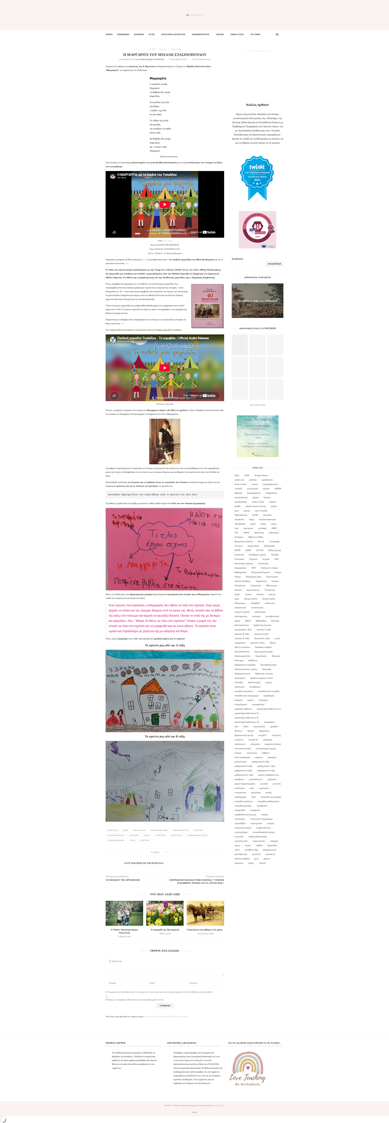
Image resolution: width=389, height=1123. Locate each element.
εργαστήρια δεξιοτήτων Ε (246, 717)
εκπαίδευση (254, 687)
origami (272, 502)
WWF (274, 528)
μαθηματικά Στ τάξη (244, 775)
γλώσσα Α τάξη (139, 830)
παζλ (253, 797)
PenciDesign (219, 1105)
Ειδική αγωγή (274, 550)
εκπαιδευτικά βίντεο (244, 691)
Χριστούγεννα (253, 590)
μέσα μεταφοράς (242, 757)
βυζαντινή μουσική (262, 625)
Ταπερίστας (240, 585)
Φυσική (238, 590)
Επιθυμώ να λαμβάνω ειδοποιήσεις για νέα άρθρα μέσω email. (135, 999)
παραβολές (262, 806)
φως (256, 858)
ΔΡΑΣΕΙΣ (220, 34)
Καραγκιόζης (241, 568)
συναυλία (239, 836)
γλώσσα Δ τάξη (261, 634)
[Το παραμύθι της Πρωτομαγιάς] (165, 913)
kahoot (267, 497)
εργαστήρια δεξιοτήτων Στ (247, 722)
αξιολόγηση (260, 612)
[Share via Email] (179, 852)
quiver (274, 506)
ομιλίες (268, 792)
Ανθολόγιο (113, 830)
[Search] (281, 34)
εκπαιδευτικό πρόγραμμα (246, 695)
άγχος (237, 594)
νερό (252, 788)
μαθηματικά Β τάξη (243, 766)
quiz (237, 510)
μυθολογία (239, 788)
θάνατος (239, 731)
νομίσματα (264, 788)
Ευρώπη (253, 559)
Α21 (236, 532)
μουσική (277, 783)
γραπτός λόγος (257, 643)
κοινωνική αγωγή (243, 748)
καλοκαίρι (267, 739)
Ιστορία (265, 559)
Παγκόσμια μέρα (253, 576)
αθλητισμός (240, 603)
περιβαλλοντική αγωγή (245, 814)
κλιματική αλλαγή (273, 744)
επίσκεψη (263, 700)
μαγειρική (272, 757)
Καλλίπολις (263, 563)
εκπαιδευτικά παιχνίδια (269, 691)
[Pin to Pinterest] (176, 852)
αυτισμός (256, 616)
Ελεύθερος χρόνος (257, 554)
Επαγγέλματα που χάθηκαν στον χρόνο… (205, 929)
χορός (251, 863)
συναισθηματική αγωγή (197, 835)
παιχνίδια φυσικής (243, 806)
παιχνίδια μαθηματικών (268, 801)
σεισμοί (270, 823)
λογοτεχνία (252, 753)
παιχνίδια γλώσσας (244, 801)
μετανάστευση (255, 779)
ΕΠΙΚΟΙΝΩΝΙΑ (123, 34)
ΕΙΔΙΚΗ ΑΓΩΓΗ (237, 34)
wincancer (248, 528)
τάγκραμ (274, 841)
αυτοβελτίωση (272, 616)
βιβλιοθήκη (261, 621)
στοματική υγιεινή (243, 828)
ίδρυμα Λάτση (250, 598)
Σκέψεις (275, 581)
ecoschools (252, 488)
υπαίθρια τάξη (251, 850)
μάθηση (265, 753)
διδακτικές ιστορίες (264, 673)
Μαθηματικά (240, 572)
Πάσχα (278, 572)
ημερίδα (274, 726)
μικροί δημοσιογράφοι (245, 783)
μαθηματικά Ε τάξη (266, 770)
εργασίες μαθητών (116, 835)
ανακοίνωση (240, 607)
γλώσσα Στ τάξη (262, 638)
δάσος (273, 643)
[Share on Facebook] (171, 852)
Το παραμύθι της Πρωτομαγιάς (165, 929)
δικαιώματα (240, 678)
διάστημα (239, 660)
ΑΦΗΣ (246, 532)
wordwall (262, 528)
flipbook (238, 493)
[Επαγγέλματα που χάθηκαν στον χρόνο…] (205, 913)
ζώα (236, 726)
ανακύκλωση (257, 607)
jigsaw (256, 497)
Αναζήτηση (237, 259)
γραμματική (240, 643)
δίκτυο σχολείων (242, 647)
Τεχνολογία (256, 585)
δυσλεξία (239, 682)
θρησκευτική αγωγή (244, 735)
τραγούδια (144, 840)
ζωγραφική (134, 835)
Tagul (251, 519)
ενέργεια (238, 700)
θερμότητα (264, 731)
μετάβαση (239, 779)
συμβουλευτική (263, 828)
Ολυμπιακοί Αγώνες (260, 572)
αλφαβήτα (255, 603)
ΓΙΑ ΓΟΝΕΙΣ (255, 34)
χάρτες (266, 858)
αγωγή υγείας (268, 598)
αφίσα (125, 830)
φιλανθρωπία (241, 854)
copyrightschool (270, 484)
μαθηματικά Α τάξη (260, 761)
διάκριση (276, 656)
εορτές (250, 700)
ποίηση (147, 835)
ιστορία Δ (276, 735)
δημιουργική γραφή (159, 830)
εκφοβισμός (269, 695)
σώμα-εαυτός (258, 841)
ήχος (237, 598)
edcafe (266, 488)
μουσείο (264, 783)
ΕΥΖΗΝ (259, 550)
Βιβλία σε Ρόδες (255, 537)
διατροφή (266, 669)
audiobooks (267, 480)
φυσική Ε (256, 854)
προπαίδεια (240, 823)
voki (236, 528)
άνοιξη (248, 594)
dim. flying (167, 241)
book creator (241, 484)
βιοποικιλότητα (242, 625)
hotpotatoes (271, 493)
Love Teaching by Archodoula (150, 59)
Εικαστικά (198, 830)
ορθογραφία (240, 797)
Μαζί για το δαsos (269, 568)
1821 (237, 475)
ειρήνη (269, 682)
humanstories (241, 497)
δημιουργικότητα (181, 830)
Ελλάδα (275, 554)
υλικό (237, 850)
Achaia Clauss (261, 475)
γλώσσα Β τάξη (242, 634)
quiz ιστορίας (261, 510)
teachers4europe (267, 519)
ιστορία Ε (239, 739)
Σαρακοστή (261, 581)
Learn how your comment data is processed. (166, 1016)
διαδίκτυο (252, 660)
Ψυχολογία (270, 590)
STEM (255, 515)
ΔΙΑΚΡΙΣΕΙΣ (139, 34)
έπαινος (260, 594)
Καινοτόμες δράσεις (244, 563)
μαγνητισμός (241, 761)
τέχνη (132, 840)
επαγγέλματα (241, 704)
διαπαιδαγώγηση (268, 665)
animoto (253, 480)
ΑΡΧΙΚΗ (109, 34)
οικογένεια (255, 792)
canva (255, 484)
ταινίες (248, 845)
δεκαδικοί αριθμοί (263, 647)
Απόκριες (239, 537)
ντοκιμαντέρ (240, 792)
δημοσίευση (261, 656)
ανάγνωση (270, 603)
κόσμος (238, 753)
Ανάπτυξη (259, 532)
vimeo (274, 524)
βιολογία (275, 621)
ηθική (245, 726)
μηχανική (271, 779)
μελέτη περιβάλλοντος (268, 775)
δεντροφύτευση (242, 651)
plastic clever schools (256, 506)
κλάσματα (255, 744)
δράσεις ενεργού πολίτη (261, 678)
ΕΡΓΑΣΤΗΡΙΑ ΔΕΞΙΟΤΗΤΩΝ (173, 34)
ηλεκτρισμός (259, 726)
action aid (239, 480)
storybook (239, 519)
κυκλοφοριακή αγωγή (266, 748)
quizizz (247, 510)
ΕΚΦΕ (248, 550)
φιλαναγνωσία (269, 850)
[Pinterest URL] (240, 345)
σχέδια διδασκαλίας (116, 840)
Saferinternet (241, 515)
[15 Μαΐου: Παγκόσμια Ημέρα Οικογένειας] (124, 913)
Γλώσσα (239, 546)
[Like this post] (167, 852)
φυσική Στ (270, 854)
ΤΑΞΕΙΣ (151, 34)
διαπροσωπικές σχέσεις (246, 669)
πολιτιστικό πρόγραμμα (261, 819)
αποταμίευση (241, 616)
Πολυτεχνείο (272, 576)
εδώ (144, 259)
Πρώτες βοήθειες (243, 581)
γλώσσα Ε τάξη (242, 638)
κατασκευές (240, 744)
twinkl (252, 524)
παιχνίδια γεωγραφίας (271, 797)
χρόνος (262, 863)
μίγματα (259, 757)
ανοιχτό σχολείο (242, 612)
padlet (238, 506)
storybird (267, 515)
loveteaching (241, 502)
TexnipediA (240, 524)
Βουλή (261, 541)
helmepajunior (254, 493)
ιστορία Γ (262, 735)
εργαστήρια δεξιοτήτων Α (269, 709)
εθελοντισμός (254, 682)
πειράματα (255, 810)
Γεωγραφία (274, 541)
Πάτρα (238, 576)
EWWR (277, 488)
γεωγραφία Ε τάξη (243, 629)
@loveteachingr (257, 404)
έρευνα (272, 594)
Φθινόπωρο (271, 585)
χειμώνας (239, 863)
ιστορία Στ (253, 739)
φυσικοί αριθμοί (242, 858)
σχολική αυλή (241, 841)
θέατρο (251, 731)
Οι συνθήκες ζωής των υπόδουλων (258, 300)
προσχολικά (176, 835)
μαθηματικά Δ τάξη (243, 770)
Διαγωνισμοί (253, 546)
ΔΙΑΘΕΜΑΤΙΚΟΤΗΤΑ (200, 34)
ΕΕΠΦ (238, 550)
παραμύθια (240, 810)
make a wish (258, 502)
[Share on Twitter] (173, 852)
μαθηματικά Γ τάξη (266, 766)
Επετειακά (239, 559)
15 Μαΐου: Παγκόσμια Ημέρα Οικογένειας (124, 931)
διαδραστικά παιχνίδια (245, 665)
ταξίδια (259, 845)
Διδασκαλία (269, 546)
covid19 (238, 488)
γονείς (277, 638)
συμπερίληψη (241, 832)
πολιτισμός (160, 835)
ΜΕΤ (254, 568)
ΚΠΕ (276, 559)
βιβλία (248, 621)
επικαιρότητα (258, 704)
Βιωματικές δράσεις (244, 541)
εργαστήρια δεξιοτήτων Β (246, 713)
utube (263, 524)
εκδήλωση (239, 687)
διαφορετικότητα (242, 673)
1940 (246, 475)
